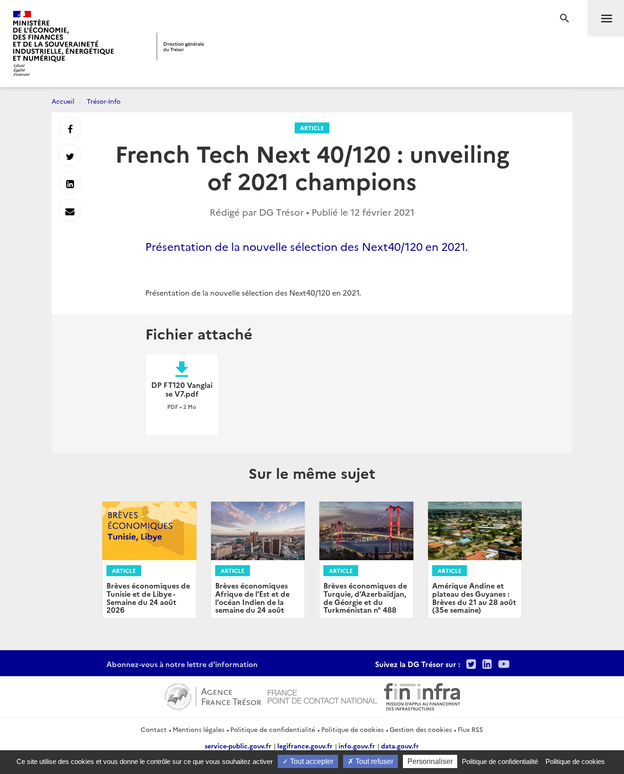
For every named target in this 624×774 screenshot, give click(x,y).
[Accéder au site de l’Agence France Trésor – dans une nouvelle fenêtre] (212, 695)
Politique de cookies (352, 729)
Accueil (63, 101)
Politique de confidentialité (272, 729)
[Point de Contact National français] (322, 695)
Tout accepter (310, 761)
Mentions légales (198, 729)
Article (312, 128)
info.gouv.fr (356, 745)
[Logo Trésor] (180, 46)
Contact (154, 729)
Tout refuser (373, 761)
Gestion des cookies (421, 729)
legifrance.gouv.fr (305, 745)
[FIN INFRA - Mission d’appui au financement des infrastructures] (422, 695)
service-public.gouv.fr (238, 745)
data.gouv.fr (400, 745)
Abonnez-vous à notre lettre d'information (182, 664)
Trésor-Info (104, 101)
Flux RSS (470, 729)
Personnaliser (430, 761)
